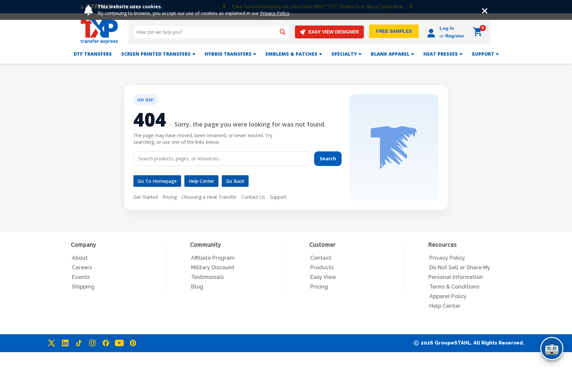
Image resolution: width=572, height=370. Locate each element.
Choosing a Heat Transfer (209, 197)
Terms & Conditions (454, 287)
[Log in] (432, 32)
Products (322, 267)
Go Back (235, 181)
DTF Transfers (92, 54)
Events (81, 277)
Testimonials (207, 277)
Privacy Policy (274, 13)
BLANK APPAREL (390, 54)
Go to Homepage (157, 181)
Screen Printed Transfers (156, 54)
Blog (197, 287)
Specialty (344, 54)
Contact (320, 258)
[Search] (283, 32)
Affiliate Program (212, 258)
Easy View (323, 277)
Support (278, 197)
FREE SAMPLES (394, 31)
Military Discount (212, 267)
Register (454, 35)
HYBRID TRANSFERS (228, 54)
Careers (82, 267)
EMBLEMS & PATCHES (291, 54)
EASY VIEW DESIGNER (334, 31)
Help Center (201, 181)
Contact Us (253, 197)
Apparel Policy (448, 296)
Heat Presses (440, 54)
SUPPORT (483, 54)
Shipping (83, 287)
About (80, 258)
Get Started (145, 197)
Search (328, 158)
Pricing (170, 197)
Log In (447, 28)
